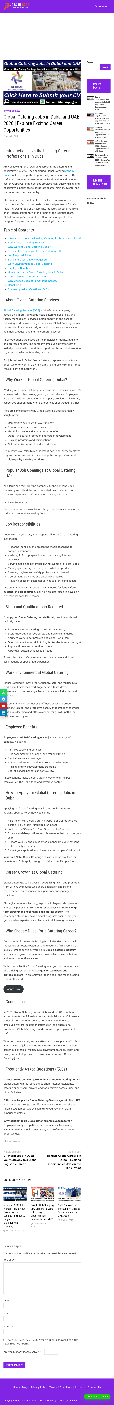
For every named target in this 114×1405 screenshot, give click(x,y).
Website (8, 1326)
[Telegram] (3, 699)
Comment (10, 1260)
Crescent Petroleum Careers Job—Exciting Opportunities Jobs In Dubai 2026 (103, 132)
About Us (80, 1387)
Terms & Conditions (61, 1387)
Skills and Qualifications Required (27, 259)
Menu (105, 6)
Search (91, 62)
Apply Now (13, 989)
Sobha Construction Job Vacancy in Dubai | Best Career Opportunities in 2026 (102, 103)
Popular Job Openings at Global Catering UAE (35, 251)
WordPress (62, 1400)
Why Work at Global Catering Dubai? (29, 246)
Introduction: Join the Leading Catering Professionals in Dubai (44, 238)
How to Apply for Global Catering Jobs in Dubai (36, 272)
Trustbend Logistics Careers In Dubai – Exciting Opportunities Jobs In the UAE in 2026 (103, 118)
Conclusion (14, 285)
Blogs (25, 1387)
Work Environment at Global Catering (30, 263)
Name (7, 1300)
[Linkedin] (3, 712)
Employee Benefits (19, 268)
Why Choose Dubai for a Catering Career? (32, 280)
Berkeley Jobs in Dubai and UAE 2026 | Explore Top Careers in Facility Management (102, 160)
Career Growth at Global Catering (27, 276)
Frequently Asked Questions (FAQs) (29, 289)
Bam (76, 1400)
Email (7, 1313)
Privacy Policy (39, 1387)
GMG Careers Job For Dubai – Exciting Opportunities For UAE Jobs (69, 1210)
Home (16, 1387)
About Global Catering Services (26, 242)
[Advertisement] (57, 34)
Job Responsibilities (19, 255)
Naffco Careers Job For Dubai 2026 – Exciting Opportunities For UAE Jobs (102, 146)
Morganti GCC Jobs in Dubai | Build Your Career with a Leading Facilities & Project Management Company (14, 1216)
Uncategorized (11, 111)
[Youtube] (3, 705)
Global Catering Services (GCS (21, 310)
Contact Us (94, 1387)
